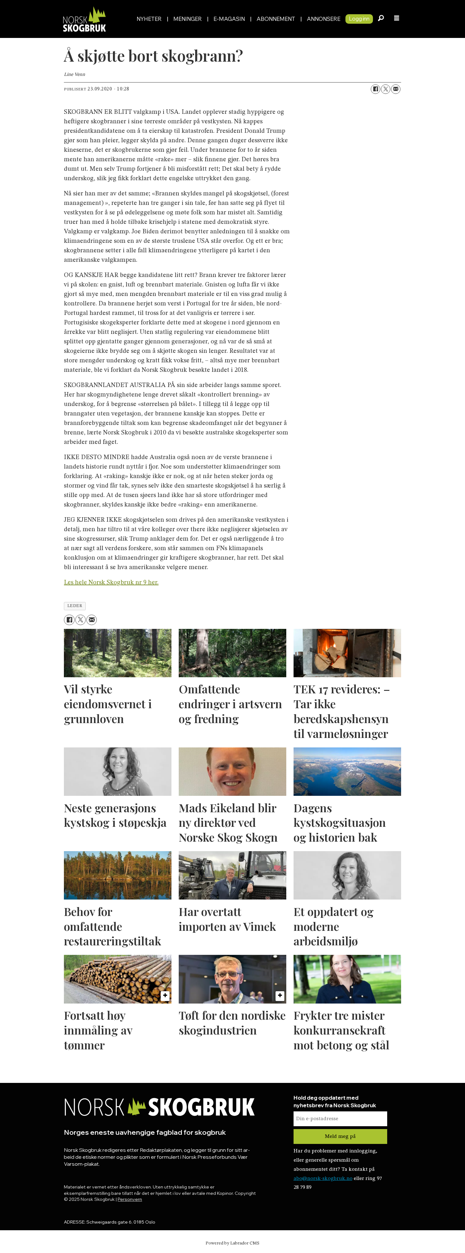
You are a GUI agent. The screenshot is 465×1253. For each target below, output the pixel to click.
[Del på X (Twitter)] (385, 89)
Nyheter (149, 18)
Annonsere (323, 18)
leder (75, 606)
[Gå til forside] (96, 19)
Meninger (187, 18)
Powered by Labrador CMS (232, 1243)
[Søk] (381, 19)
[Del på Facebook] (375, 89)
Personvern (130, 1199)
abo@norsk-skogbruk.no (323, 1178)
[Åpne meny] (396, 19)
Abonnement (276, 18)
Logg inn (359, 18)
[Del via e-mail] (395, 89)
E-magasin (229, 18)
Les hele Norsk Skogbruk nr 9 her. (111, 583)
